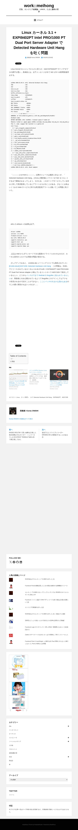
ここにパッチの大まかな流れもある (53, 281)
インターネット (13, 730)
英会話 (11, 760)
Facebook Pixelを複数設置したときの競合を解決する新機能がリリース (46, 585)
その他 (11, 745)
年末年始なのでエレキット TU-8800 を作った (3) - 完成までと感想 (45, 614)
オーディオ (12, 734)
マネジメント (13, 749)
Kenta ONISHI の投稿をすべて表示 (21, 419)
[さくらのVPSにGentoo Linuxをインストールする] (39, 377)
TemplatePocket (38, 824)
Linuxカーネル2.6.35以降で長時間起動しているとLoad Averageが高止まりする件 (18, 383)
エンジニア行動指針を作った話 (34, 607)
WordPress (53, 824)
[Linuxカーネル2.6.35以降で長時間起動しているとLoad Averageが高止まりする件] (18, 374)
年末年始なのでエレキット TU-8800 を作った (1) (40, 579)
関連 (13, 361)
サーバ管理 (24, 397)
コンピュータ (13, 737)
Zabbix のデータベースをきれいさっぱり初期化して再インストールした (46, 634)
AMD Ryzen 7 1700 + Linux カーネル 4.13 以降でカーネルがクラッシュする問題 (59, 383)
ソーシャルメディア (15, 741)
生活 (10, 757)
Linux (18, 397)
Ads (10, 726)
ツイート (11, 795)
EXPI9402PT (57, 397)
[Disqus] (39, 470)
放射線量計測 (13, 753)
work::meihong (39, 5)
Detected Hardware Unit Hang (43, 397)
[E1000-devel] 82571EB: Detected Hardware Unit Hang (30, 266)
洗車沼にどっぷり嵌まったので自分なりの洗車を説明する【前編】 (45, 620)
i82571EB (65, 397)
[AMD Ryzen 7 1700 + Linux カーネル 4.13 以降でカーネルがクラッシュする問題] (59, 374)
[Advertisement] (39, 208)
